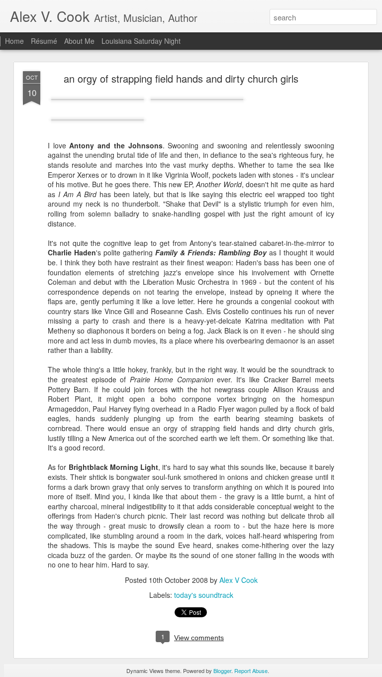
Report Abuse (251, 671)
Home (14, 41)
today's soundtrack (203, 595)
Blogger (222, 671)
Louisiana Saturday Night (141, 41)
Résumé (44, 41)
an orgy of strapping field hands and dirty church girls (181, 78)
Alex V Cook (238, 580)
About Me (79, 41)
